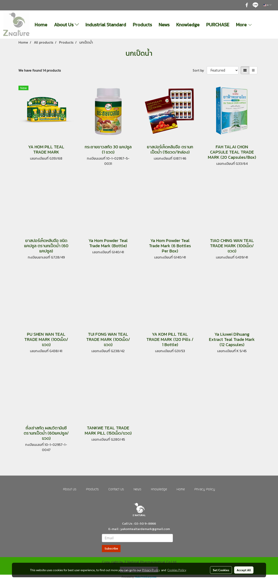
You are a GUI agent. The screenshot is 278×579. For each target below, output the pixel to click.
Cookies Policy (176, 570)
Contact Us (116, 489)
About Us (64, 24)
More (242, 24)
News (164, 24)
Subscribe (111, 548)
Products (142, 24)
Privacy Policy (204, 489)
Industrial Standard (106, 24)
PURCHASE (217, 24)
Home (41, 24)
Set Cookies (221, 570)
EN (268, 5)
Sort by (200, 70)
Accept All (244, 570)
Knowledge (188, 24)
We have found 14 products (39, 70)
